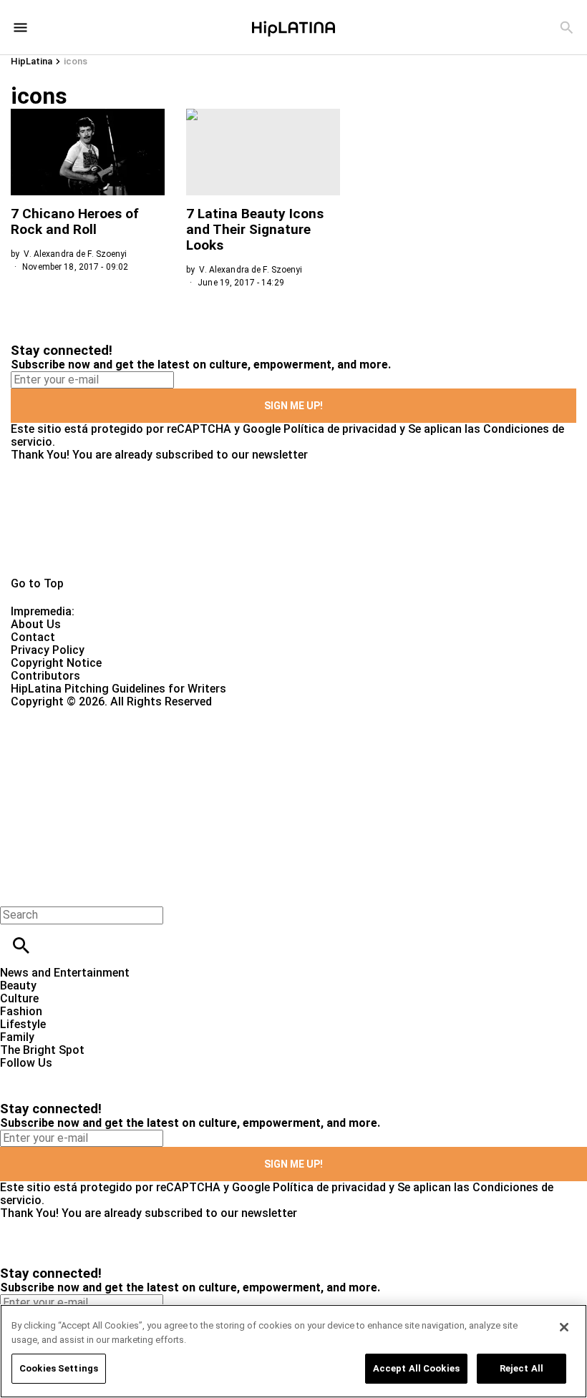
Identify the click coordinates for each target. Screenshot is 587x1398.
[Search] (566, 27)
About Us (36, 624)
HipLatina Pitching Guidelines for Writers (118, 688)
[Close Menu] (16, 890)
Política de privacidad (340, 429)
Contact (33, 637)
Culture (19, 998)
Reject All (521, 1368)
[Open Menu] (20, 27)
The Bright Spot (42, 1050)
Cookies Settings (58, 1368)
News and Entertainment (65, 972)
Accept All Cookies (416, 1368)
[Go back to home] (240, 760)
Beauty (18, 985)
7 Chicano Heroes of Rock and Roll (75, 221)
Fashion (21, 1011)
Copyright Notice (56, 663)
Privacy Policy (47, 650)
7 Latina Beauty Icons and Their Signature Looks (255, 229)
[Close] (564, 1327)
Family (17, 1037)
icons (75, 61)
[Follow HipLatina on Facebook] (17, 1075)
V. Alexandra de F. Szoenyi (75, 254)
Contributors (45, 676)
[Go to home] (293, 519)
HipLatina (31, 61)
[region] (293, 1351)
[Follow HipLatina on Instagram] (86, 1075)
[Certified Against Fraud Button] (62, 714)
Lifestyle (23, 1024)
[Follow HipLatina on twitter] (52, 1075)
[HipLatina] (293, 27)
